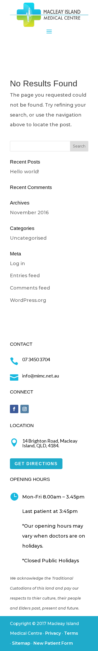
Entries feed (25, 276)
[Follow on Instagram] (24, 409)
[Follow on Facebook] (14, 409)
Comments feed (30, 288)
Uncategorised (28, 238)
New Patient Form (53, 643)
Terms (71, 633)
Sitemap (21, 643)
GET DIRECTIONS (36, 463)
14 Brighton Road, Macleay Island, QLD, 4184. (49, 443)
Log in (17, 263)
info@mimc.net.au (40, 376)
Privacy (53, 633)
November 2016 (29, 213)
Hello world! (24, 172)
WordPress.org (28, 300)
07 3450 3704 (36, 359)
